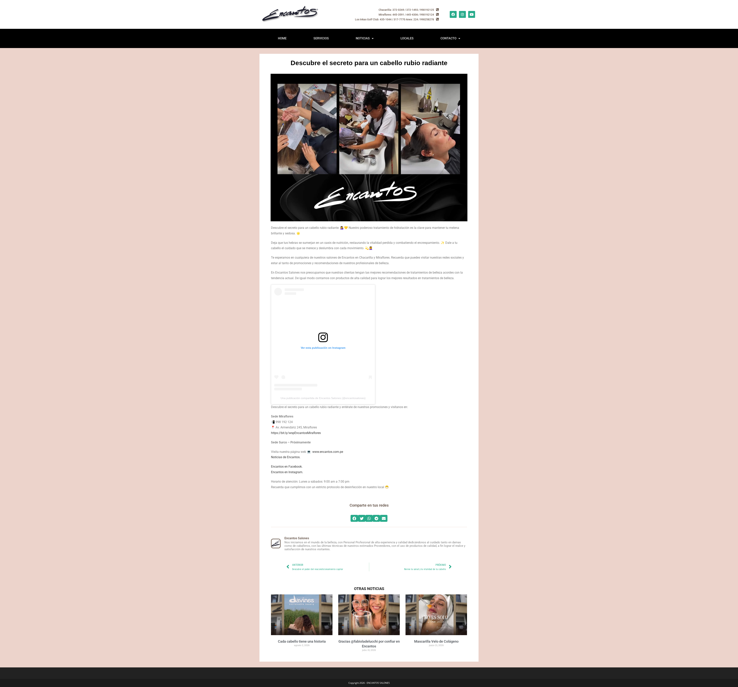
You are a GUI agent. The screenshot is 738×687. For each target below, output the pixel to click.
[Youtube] (471, 14)
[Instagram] (462, 14)
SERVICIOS (321, 38)
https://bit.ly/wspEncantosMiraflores (296, 433)
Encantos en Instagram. (287, 472)
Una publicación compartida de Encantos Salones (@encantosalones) (323, 398)
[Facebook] (453, 14)
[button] (354, 518)
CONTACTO (448, 38)
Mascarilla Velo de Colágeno (436, 641)
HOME (282, 38)
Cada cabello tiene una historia (302, 641)
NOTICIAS (363, 38)
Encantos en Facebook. (287, 466)
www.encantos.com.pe (327, 452)
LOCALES (407, 38)
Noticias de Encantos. (285, 457)
